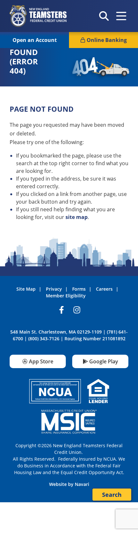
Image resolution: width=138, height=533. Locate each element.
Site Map (26, 289)
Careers (104, 289)
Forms (79, 289)
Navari (82, 484)
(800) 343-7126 (43, 338)
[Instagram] (77, 311)
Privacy (54, 289)
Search (112, 494)
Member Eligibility (66, 296)
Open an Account (35, 40)
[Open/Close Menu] (121, 16)
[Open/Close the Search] (104, 16)
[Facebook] (61, 311)
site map (76, 217)
